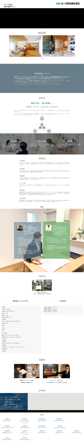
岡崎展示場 (42, 430)
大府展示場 (76, 430)
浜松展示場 (24, 437)
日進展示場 (24, 425)
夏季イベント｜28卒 (26, 380)
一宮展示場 (59, 425)
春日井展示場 (42, 425)
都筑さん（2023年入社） (42, 292)
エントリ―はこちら (56, 380)
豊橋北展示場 (42, 418)
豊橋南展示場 (59, 418)
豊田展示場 (59, 430)
